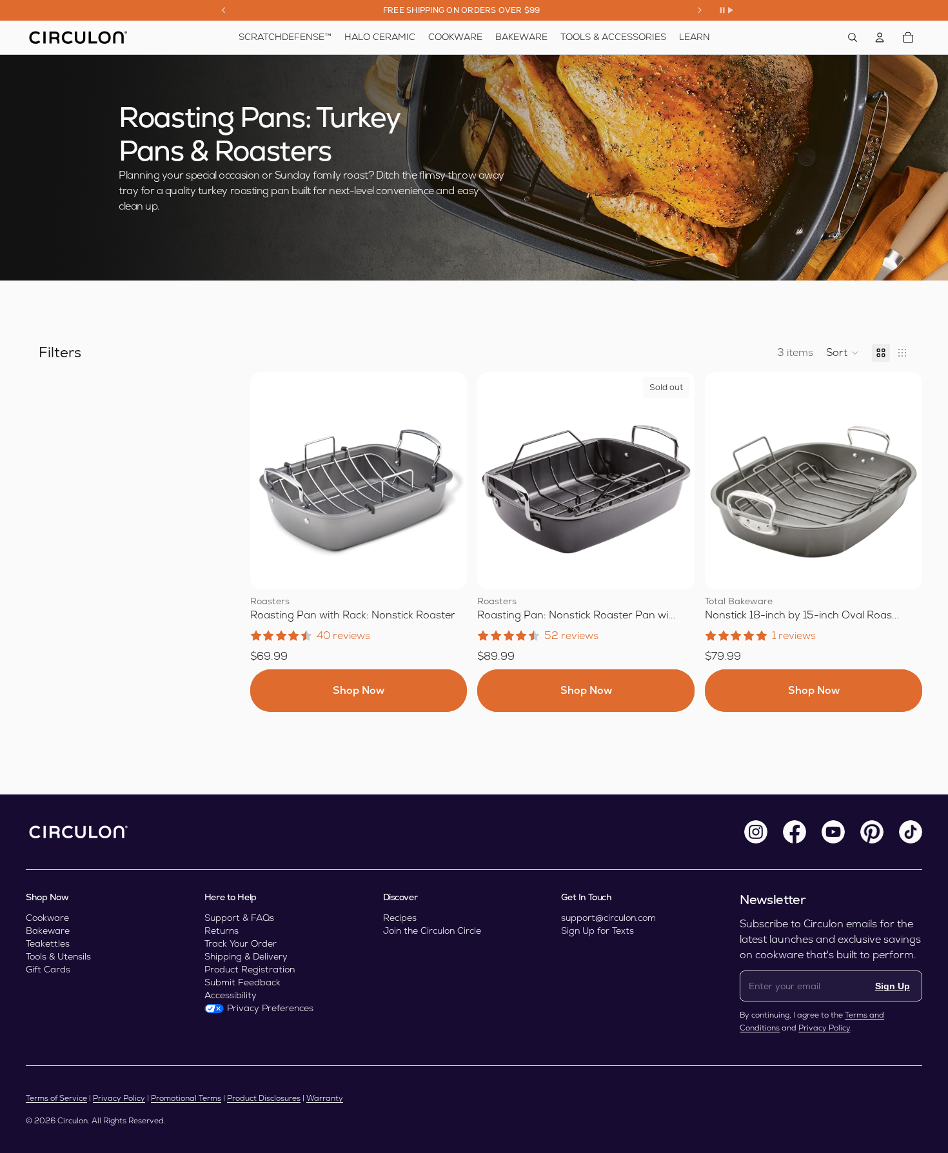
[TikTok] (910, 831)
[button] (842, 353)
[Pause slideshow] (726, 10)
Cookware (47, 917)
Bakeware (48, 930)
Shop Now (358, 690)
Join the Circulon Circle (432, 930)
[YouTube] (833, 831)
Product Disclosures (264, 1098)
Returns (221, 930)
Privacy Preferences (270, 1008)
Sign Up (892, 986)
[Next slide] (699, 10)
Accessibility (230, 995)
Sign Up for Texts (597, 930)
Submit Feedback (242, 982)
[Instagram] (755, 831)
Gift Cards (48, 969)
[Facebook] (794, 831)
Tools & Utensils (58, 956)
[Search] (852, 37)
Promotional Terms (186, 1098)
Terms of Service (56, 1098)
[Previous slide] (223, 10)
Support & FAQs (239, 917)
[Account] (879, 37)
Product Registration (249, 969)
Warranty (324, 1098)
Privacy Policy (824, 1028)
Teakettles (48, 943)
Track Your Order (240, 943)
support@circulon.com (608, 917)
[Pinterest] (872, 831)
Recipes (400, 917)
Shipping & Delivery (246, 956)
